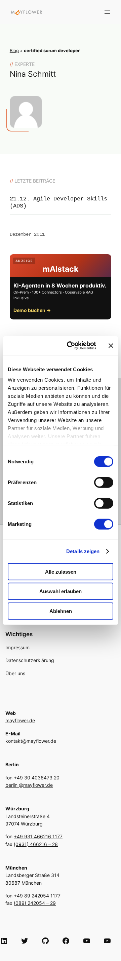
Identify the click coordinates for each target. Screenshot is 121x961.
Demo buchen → (32, 310)
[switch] (103, 482)
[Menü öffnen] (107, 12)
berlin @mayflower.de (29, 785)
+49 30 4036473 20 (36, 777)
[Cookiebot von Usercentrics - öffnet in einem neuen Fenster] (71, 345)
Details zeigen (82, 551)
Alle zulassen (60, 571)
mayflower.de (20, 720)
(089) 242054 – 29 (35, 903)
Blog (14, 50)
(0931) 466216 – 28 (36, 844)
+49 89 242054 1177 (37, 895)
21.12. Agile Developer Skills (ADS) (58, 202)
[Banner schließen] (111, 345)
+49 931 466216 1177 (38, 836)
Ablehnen (60, 611)
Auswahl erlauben (60, 591)
